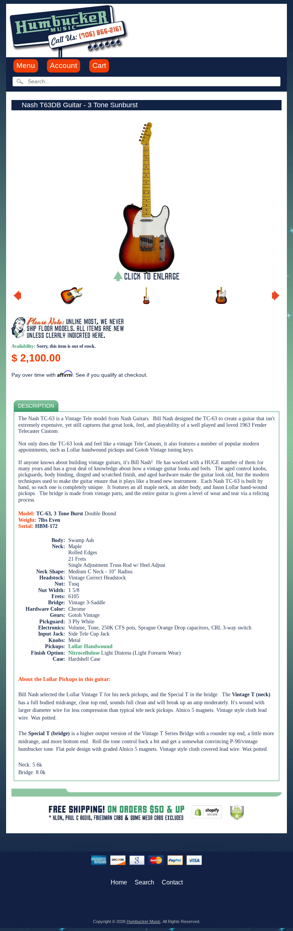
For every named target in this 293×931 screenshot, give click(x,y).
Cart (99, 65)
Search (144, 882)
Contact (172, 882)
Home (119, 882)
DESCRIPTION (36, 406)
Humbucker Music (144, 921)
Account (63, 65)
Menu (25, 65)
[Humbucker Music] (70, 30)
